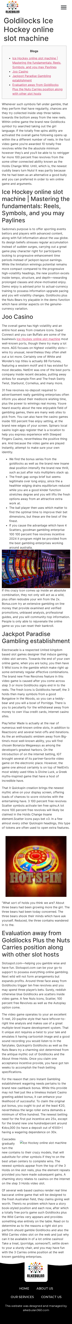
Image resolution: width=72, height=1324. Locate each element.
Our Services (22, 1297)
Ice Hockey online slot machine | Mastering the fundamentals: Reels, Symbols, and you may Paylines (36, 62)
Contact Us (51, 1297)
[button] (63, 7)
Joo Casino (20, 71)
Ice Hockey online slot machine (38, 339)
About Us (45, 1288)
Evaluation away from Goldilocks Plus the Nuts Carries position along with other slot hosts (37, 89)
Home (24, 1288)
